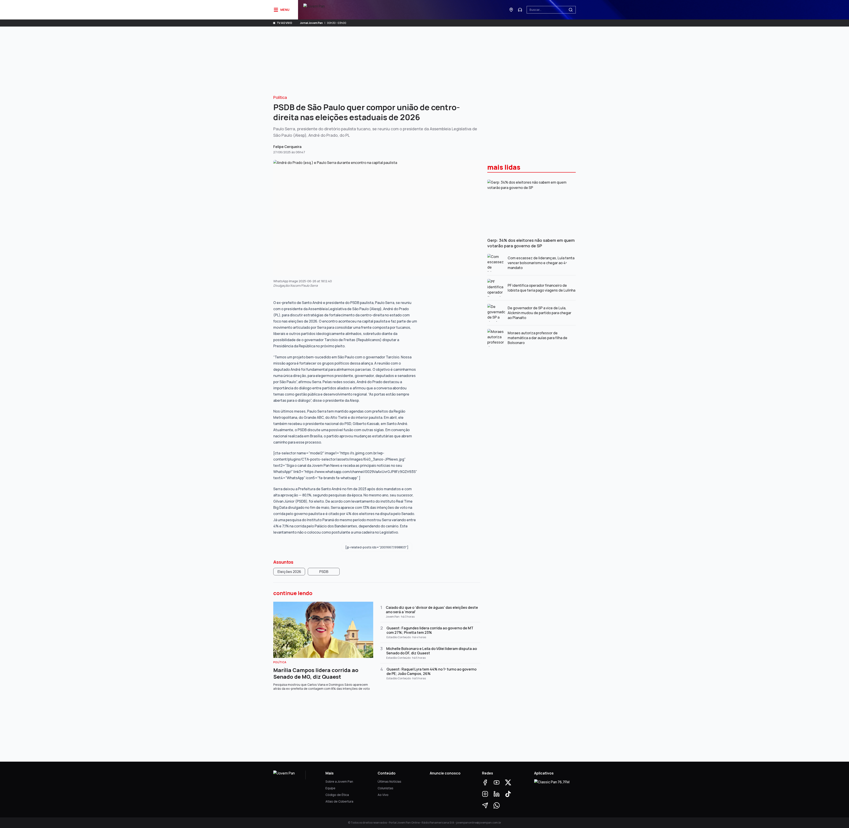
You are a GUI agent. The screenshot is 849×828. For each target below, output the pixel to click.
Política (280, 97)
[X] (508, 782)
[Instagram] (485, 794)
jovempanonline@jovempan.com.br (478, 822)
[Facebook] (485, 782)
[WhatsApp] (496, 805)
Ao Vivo (383, 795)
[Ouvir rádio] (520, 10)
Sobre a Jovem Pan (339, 781)
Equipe (330, 788)
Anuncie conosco (445, 773)
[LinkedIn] (496, 794)
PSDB (323, 571)
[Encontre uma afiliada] (511, 10)
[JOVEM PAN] (314, 9)
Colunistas (385, 788)
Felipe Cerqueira (287, 146)
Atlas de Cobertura (339, 801)
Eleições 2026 (289, 571)
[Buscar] (570, 10)
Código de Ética (337, 795)
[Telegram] (485, 805)
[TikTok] (508, 794)
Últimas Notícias (389, 781)
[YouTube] (496, 782)
